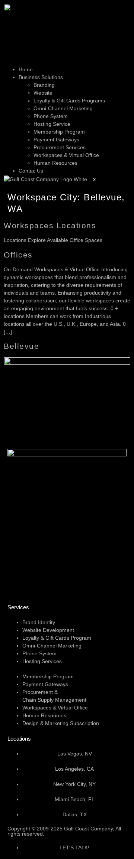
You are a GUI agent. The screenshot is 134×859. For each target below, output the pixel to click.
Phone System (51, 116)
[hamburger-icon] (10, 63)
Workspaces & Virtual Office (66, 155)
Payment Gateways (56, 139)
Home (26, 69)
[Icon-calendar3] (37, 584)
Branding (44, 85)
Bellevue (21, 346)
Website (43, 93)
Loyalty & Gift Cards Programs (69, 101)
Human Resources (55, 163)
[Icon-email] (16, 584)
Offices (18, 254)
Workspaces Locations (50, 225)
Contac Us (31, 171)
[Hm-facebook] (57, 584)
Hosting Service (52, 124)
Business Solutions (41, 77)
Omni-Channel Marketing (63, 108)
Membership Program (59, 132)
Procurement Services (60, 147)
